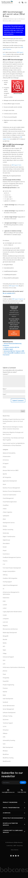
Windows (5, 751)
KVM (4, 601)
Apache (5, 474)
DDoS (4, 519)
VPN (4, 737)
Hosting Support (7, 581)
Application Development (10, 481)
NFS (4, 646)
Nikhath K (6, 18)
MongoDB (5, 636)
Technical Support (8, 723)
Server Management (8, 709)
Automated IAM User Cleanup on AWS (14, 351)
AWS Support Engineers (18, 299)
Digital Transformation (9, 536)
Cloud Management (8, 498)
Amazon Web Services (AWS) (10, 470)
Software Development (9, 712)
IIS (3, 588)
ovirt (4, 664)
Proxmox (5, 688)
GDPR (14, 845)
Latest (13, 20)
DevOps (5, 526)
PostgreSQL (6, 677)
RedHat (5, 691)
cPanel (5, 508)
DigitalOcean (6, 540)
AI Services (6, 460)
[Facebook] (18, 855)
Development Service (9, 522)
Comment (5, 374)
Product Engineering (8, 684)
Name (4, 389)
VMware (5, 733)
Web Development (8, 747)
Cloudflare (6, 505)
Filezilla (5, 561)
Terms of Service (14, 849)
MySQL (5, 643)
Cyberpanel (6, 515)
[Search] (19, 2)
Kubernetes (6, 597)
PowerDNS (6, 681)
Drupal (4, 550)
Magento (5, 625)
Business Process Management (11, 488)
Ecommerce (6, 554)
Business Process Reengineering (12, 491)
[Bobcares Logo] (7, 2)
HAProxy (5, 575)
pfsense (5, 671)
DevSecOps (6, 533)
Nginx (4, 650)
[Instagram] (15, 855)
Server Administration (9, 705)
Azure (4, 484)
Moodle (5, 639)
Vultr (4, 744)
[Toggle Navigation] (26, 2)
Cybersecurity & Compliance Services (13, 831)
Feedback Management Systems (12, 557)
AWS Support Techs (16, 165)
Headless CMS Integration (10, 578)
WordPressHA (6, 761)
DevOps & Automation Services (10, 824)
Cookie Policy (10, 845)
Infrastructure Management (13, 818)
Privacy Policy (20, 845)
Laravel (5, 604)
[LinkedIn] (11, 855)
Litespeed (5, 618)
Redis (4, 695)
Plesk (4, 674)
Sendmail (5, 702)
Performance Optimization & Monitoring (14, 667)
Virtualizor (6, 730)
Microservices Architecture (10, 629)
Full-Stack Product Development (12, 568)
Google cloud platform (9, 571)
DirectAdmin (6, 543)
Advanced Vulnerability (9, 453)
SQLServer (6, 719)
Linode (5, 615)
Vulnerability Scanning (9, 740)
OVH (4, 660)
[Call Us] (22, 2)
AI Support (6, 463)
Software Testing (7, 716)
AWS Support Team (13, 285)
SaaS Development (8, 698)
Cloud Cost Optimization (9, 494)
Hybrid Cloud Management (10, 585)
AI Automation (6, 456)
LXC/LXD (5, 622)
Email (4, 394)
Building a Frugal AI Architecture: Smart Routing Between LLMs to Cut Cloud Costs (14, 421)
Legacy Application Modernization (12, 611)
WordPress (6, 754)
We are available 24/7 (8, 293)
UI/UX (4, 726)
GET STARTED (14, 333)
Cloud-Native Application (10, 501)
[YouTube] (13, 855)
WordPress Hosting (8, 758)
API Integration (7, 477)
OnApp (4, 653)
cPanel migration (7, 512)
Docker (5, 547)
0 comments (18, 20)
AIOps (4, 467)
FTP (4, 564)
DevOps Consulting (8, 529)
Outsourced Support (8, 657)
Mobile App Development (10, 632)
